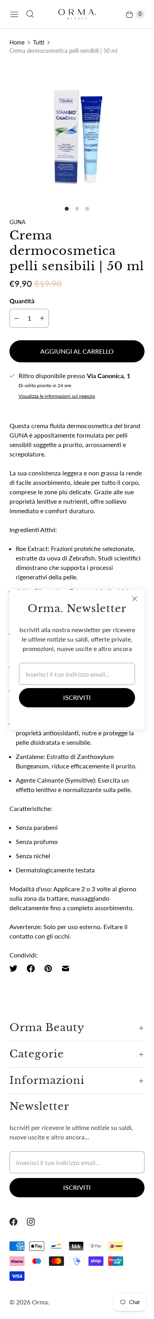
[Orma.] (77, 14)
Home (16, 42)
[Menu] (14, 14)
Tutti (38, 42)
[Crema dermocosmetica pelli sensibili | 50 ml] (77, 131)
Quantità (21, 300)
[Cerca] (30, 14)
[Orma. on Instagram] (35, 1221)
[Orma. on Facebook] (18, 1221)
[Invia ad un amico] (65, 968)
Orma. (40, 1302)
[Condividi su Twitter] (15, 968)
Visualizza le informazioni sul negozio (57, 396)
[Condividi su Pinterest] (48, 968)
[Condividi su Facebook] (30, 968)
